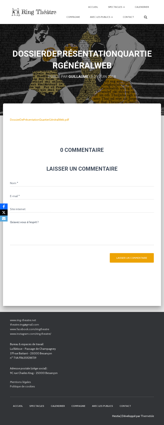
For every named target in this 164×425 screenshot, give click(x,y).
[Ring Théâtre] (33, 12)
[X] (4, 212)
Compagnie (73, 16)
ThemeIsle (147, 416)
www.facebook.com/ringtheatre (29, 329)
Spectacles (115, 6)
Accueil (93, 6)
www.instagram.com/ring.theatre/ (30, 334)
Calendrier (142, 6)
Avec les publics (100, 16)
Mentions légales (20, 382)
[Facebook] (4, 206)
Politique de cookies (22, 386)
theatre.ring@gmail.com (24, 324)
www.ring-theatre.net (23, 320)
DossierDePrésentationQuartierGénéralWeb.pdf (39, 119)
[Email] (4, 219)
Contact (128, 16)
